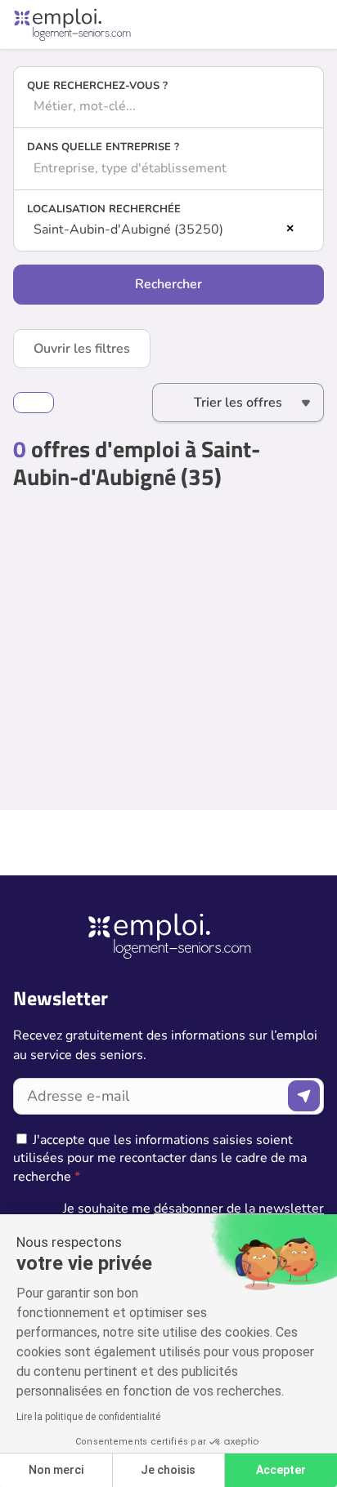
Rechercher (168, 284)
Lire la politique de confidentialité (88, 1416)
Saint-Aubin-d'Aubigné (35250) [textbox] (128, 229)
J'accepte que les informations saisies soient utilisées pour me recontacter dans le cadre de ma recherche (160, 1158)
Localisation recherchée (104, 209)
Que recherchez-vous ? (97, 85)
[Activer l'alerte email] (33, 402)
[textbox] (168, 106)
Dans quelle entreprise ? (103, 147)
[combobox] (168, 106)
